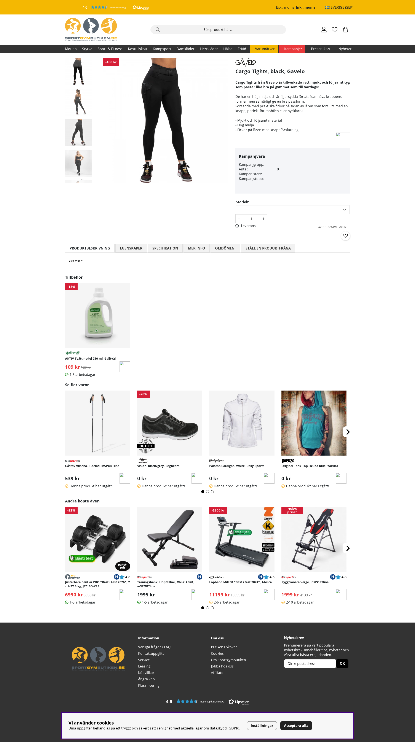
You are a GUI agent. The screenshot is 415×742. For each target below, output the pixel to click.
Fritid (242, 48)
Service (144, 660)
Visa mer (74, 260)
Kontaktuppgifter (152, 653)
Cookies (217, 653)
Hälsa (227, 48)
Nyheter (345, 48)
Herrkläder (209, 48)
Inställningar (262, 725)
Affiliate (217, 673)
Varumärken (265, 48)
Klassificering (149, 685)
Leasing (144, 666)
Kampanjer (293, 48)
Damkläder (186, 48)
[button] (116, 7)
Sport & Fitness (110, 48)
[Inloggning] (323, 29)
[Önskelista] (334, 29)
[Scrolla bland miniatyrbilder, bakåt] (82, 62)
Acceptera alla (296, 725)
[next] (348, 431)
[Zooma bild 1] (165, 120)
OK (342, 663)
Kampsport (162, 48)
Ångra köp (146, 679)
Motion (71, 48)
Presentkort (320, 48)
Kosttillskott (137, 48)
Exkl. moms (285, 7)
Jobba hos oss (222, 666)
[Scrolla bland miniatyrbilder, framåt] (82, 179)
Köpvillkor (146, 673)
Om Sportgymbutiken (228, 660)
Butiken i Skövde (224, 647)
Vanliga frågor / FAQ (154, 647)
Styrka (87, 48)
